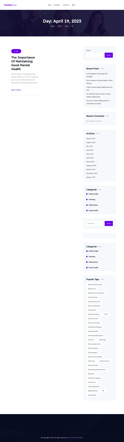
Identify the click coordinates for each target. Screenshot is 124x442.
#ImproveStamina (94, 323)
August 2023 (90, 142)
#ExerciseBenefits (94, 306)
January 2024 (90, 139)
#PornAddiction (93, 348)
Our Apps (56, 5)
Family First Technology (75, 438)
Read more (16, 90)
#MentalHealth (93, 331)
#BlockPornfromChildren (96, 293)
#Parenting (102, 340)
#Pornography (93, 353)
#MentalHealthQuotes (95, 336)
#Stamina (91, 374)
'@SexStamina (93, 391)
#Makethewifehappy (95, 327)
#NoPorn (91, 340)
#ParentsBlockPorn (94, 344)
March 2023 (90, 162)
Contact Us (66, 5)
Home (49, 5)
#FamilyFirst (92, 310)
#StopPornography (94, 378)
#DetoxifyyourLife (94, 302)
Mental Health (93, 194)
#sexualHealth (93, 365)
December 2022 (92, 173)
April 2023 (90, 158)
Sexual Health (93, 210)
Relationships (93, 205)
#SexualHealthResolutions (97, 370)
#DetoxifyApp (93, 297)
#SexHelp (91, 361)
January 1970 (90, 177)
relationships (92, 395)
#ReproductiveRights (95, 357)
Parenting (92, 199)
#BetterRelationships (95, 285)
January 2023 (90, 169)
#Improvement (93, 319)
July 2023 (89, 146)
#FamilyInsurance (94, 314)
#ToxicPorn (92, 382)
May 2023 (89, 154)
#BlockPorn (92, 289)
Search (88, 50)
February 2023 (91, 166)
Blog (73, 5)
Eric (17, 51)
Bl (103, 391)
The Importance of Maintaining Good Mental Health (23, 63)
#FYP (106, 314)
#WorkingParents (94, 387)
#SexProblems (104, 361)
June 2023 (89, 150)
